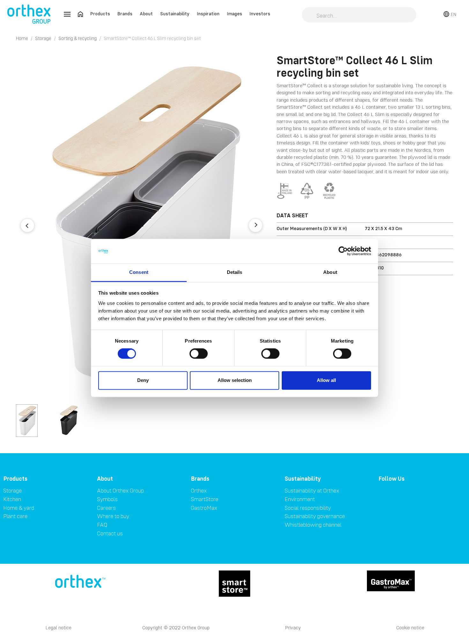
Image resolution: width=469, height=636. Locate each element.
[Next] (256, 225)
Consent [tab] (138, 272)
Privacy (293, 627)
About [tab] (330, 272)
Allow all (326, 380)
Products (100, 14)
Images (234, 14)
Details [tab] (234, 272)
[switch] (199, 354)
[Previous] (27, 225)
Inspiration (208, 14)
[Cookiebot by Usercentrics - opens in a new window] (343, 251)
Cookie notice (410, 627)
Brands (124, 14)
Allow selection (235, 380)
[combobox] (359, 15)
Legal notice (58, 627)
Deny (143, 380)
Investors (259, 14)
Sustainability (175, 14)
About (146, 14)
